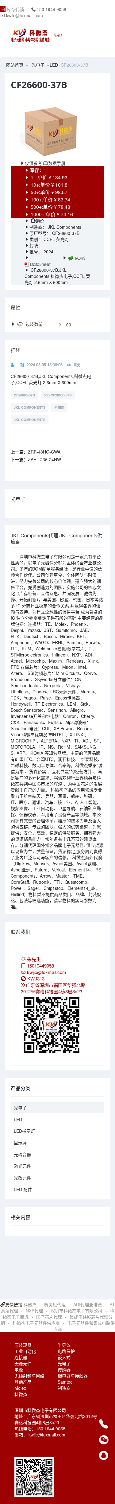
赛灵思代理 (55, 1304)
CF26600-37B (24, 395)
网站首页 (14, 65)
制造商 (64, 1388)
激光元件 (22, 1166)
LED (54, 65)
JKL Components (64, 227)
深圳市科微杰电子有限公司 (76, 1310)
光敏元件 (22, 1178)
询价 (40, 221)
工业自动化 (25, 1351)
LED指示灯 (24, 1131)
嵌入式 (64, 1357)
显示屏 (20, 1143)
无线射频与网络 (29, 1376)
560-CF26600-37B (58, 395)
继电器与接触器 (73, 1376)
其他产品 (23, 1382)
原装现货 (23, 1345)
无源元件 (23, 1363)
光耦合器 (22, 1154)
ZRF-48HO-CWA (44, 452)
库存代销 (15, 9)
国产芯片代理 (49, 1317)
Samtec (65, 1382)
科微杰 (59, 407)
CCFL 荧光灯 (56, 239)
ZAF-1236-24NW (44, 459)
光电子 (38, 65)
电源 (18, 1369)
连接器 (20, 1357)
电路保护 (66, 1351)
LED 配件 (23, 1189)
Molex (20, 1388)
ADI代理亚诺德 (87, 1304)
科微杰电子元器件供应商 (36, 1323)
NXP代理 (34, 1310)
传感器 (64, 1369)
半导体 (64, 1345)
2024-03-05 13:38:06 (44, 365)
